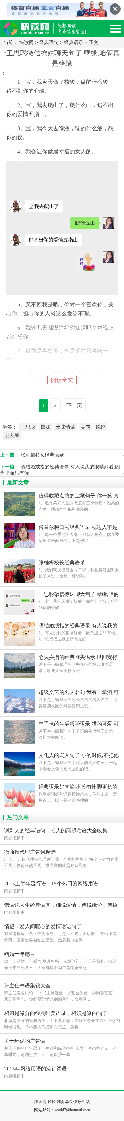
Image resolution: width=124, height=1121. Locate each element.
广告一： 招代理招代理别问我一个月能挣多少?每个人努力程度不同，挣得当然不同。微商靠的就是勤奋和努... (61, 858)
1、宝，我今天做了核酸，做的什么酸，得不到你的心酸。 (79, 600)
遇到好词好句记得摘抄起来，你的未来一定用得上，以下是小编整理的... (78, 793)
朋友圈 (12, 435)
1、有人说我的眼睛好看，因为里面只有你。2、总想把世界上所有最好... (79, 632)
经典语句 (49, 42)
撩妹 (45, 427)
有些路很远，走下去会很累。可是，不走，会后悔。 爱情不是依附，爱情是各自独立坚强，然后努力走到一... (60, 933)
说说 (100, 427)
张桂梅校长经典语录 (42, 455)
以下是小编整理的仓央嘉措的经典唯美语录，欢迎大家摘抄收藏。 (78, 663)
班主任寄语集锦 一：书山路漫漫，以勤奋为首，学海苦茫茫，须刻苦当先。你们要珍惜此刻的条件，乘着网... (60, 992)
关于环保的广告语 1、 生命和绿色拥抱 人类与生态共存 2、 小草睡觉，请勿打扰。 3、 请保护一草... (60, 1047)
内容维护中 (55, 834)
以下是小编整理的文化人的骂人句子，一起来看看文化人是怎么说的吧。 (79, 762)
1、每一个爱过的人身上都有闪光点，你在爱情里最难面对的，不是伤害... (79, 533)
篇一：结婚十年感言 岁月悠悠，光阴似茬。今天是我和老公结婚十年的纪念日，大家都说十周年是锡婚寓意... (60, 960)
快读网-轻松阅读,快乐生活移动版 (51, 31)
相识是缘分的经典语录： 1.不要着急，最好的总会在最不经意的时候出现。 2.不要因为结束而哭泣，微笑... (62, 1020)
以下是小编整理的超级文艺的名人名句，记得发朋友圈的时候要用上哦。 (79, 699)
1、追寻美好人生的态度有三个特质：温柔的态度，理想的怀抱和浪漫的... (79, 502)
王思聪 (28, 427)
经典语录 (73, 42)
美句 (85, 427)
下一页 (74, 405)
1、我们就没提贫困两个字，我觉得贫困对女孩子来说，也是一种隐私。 (79, 569)
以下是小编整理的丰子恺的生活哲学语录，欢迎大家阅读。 (79, 730)
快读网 (26, 42)
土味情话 (65, 427)
